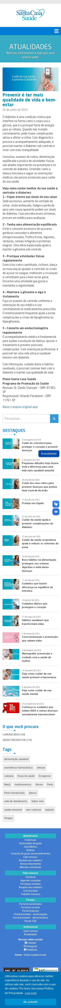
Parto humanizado (14, 792)
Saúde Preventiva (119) (17, 740)
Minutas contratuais (30, 867)
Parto (50, 784)
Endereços (30, 840)
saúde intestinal (13, 809)
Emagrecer (45, 776)
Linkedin (31, 943)
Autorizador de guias (30, 843)
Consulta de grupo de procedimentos (30, 853)
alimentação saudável (16, 759)
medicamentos (23, 784)
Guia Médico (30, 846)
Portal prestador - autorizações (30, 914)
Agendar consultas (31, 880)
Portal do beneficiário (30, 904)
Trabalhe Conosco (30, 894)
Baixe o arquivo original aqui (20, 407)
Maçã (7, 784)
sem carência (33, 809)
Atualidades (30, 934)
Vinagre (8, 818)
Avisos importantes (30, 863)
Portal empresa (30, 910)
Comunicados (30, 890)
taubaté (49, 809)
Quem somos (30, 931)
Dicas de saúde (26, 776)
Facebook (31, 949)
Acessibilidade (49, 453)
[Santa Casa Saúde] (30, 15)
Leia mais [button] (31, 993)
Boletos (30, 850)
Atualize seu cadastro (30, 860)
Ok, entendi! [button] (30, 1001)
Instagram (31, 946)
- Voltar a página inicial (30, 954)
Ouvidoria (30, 877)
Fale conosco (30, 857)
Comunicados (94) (14, 734)
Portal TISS (31, 921)
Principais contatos (30, 884)
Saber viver (38, 801)
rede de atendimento (15, 801)
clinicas (41, 767)
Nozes (39, 784)
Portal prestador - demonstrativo (30, 917)
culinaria (8, 776)
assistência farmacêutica (18, 767)
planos (32, 792)
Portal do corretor (30, 907)
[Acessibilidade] (56, 511)
